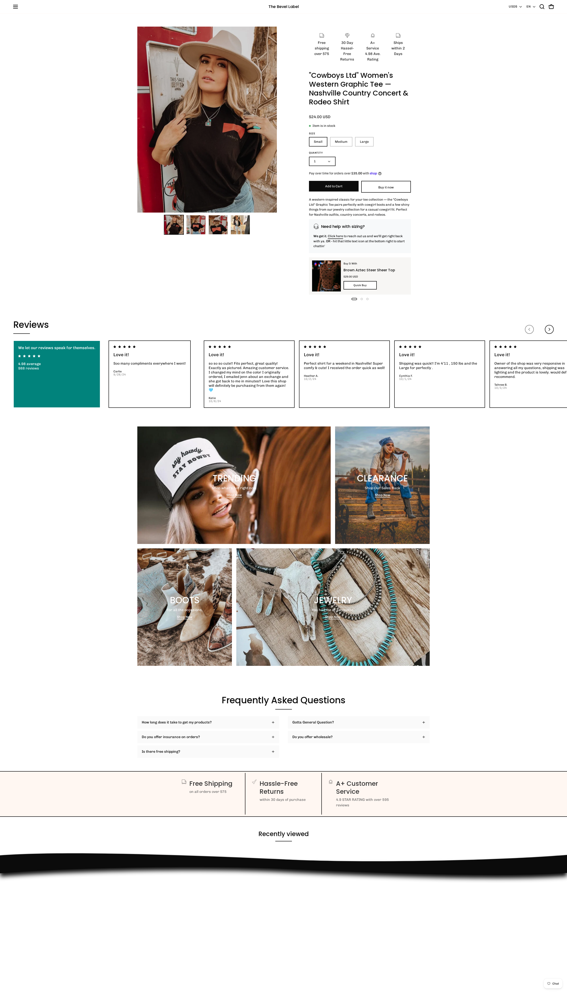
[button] (542, 6)
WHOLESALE (148, 904)
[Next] (549, 329)
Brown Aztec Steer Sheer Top (369, 270)
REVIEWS (145, 911)
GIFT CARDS (147, 940)
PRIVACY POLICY (151, 926)
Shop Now (234, 495)
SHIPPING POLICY (152, 918)
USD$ (513, 6)
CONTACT (145, 896)
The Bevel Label (283, 6)
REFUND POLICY (151, 882)
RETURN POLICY (151, 889)
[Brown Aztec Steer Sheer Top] (326, 275)
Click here (335, 236)
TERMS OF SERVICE (154, 933)
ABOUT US (145, 948)
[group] (283, 374)
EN (528, 6)
